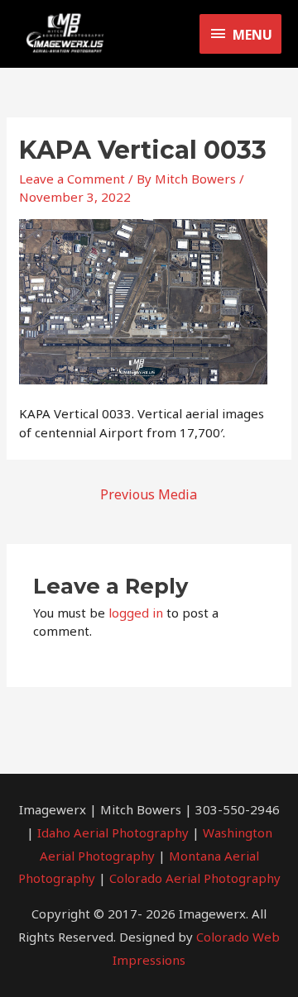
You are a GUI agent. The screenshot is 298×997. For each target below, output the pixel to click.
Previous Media (148, 494)
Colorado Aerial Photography (195, 878)
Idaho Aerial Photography (113, 832)
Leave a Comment (72, 178)
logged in (135, 612)
